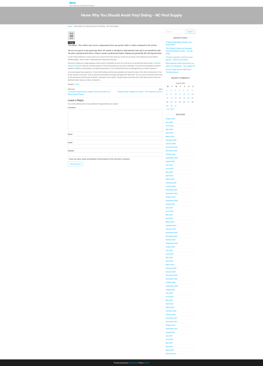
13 (188, 94)
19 (184, 98)
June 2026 (169, 126)
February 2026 (171, 140)
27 (188, 102)
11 (180, 94)
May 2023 (169, 257)
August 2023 (170, 247)
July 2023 (169, 250)
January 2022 (171, 314)
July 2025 (169, 165)
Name (70, 134)
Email (70, 142)
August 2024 (170, 204)
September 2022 (172, 286)
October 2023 (171, 239)
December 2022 (171, 275)
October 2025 (171, 154)
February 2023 (171, 268)
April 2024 (169, 218)
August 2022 (170, 289)
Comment (72, 107)
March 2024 (170, 222)
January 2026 (171, 143)
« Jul (167, 109)
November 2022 (171, 279)
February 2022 (171, 311)
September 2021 (172, 328)
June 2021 (169, 339)
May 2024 (169, 215)
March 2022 (170, 307)
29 (167, 106)
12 (184, 94)
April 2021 (169, 346)
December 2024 (171, 190)
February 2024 (171, 225)
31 (176, 106)
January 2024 (171, 229)
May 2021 (169, 343)
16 (171, 98)
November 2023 (171, 236)
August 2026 (170, 118)
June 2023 (169, 254)
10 (176, 94)
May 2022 (169, 300)
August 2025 (170, 161)
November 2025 (171, 150)
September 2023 (172, 243)
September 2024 (172, 200)
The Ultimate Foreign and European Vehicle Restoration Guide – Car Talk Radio (179, 51)
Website (71, 151)
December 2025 (171, 147)
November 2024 (171, 193)
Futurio (146, 363)
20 (188, 98)
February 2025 (171, 183)
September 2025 (172, 158)
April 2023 (169, 261)
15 (167, 98)
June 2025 (169, 168)
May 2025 (169, 172)
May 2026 (169, 129)
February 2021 (171, 353)
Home (70, 26)
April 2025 (169, 175)
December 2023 (171, 232)
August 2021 (170, 332)
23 (171, 102)
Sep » (172, 109)
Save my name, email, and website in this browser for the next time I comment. (100, 159)
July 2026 (169, 122)
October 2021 (171, 325)
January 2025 (171, 186)
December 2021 (171, 318)
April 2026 (169, 133)
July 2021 (169, 336)
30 (171, 106)
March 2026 (170, 136)
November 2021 (171, 321)
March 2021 (170, 350)
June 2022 (169, 296)
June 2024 (169, 211)
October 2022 (171, 282)
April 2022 (169, 304)
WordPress (133, 363)
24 (176, 102)
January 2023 (171, 272)
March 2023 (170, 264)
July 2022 (169, 293)
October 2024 (171, 197)
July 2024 (169, 207)
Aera (72, 3)
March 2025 (170, 179)
